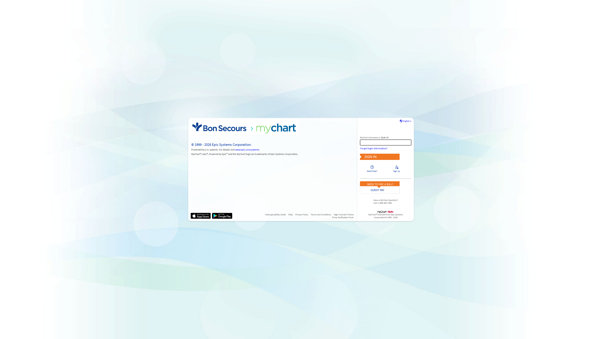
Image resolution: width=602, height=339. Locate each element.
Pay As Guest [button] (385, 184)
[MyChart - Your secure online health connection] (244, 126)
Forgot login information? (373, 148)
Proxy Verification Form (343, 217)
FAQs (290, 214)
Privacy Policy (301, 214)
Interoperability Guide (275, 214)
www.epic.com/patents (247, 149)
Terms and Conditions (321, 214)
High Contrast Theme (344, 214)
